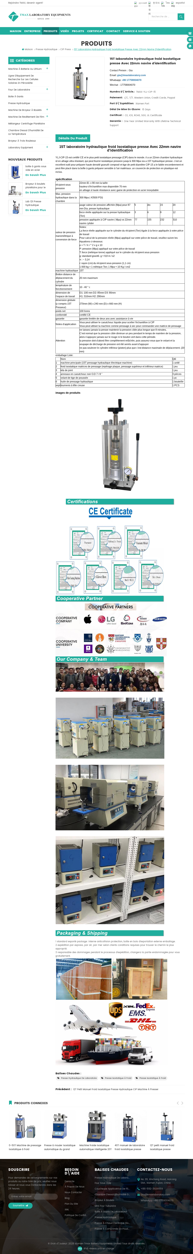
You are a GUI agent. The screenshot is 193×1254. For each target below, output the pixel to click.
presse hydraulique (46, 49)
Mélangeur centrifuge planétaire (26, 124)
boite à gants (15, 97)
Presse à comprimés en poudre (112, 1229)
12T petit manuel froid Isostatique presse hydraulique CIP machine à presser (115, 1089)
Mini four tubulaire (105, 1206)
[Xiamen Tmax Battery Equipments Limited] (39, 17)
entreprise (32, 31)
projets (78, 31)
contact (113, 31)
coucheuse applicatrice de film (112, 1189)
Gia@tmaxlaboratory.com (155, 1195)
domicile (69, 1181)
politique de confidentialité (76, 1215)
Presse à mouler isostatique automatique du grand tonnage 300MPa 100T (24, 1147)
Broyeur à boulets (104, 1200)
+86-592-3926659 (152, 1189)
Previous (178, 1103)
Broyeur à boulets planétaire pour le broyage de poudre (36, 185)
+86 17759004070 (163, 1200)
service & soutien (136, 31)
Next (182, 1103)
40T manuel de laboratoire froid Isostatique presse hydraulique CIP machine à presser (94, 1147)
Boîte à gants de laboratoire (111, 1212)
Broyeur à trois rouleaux (22, 141)
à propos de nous (74, 1187)
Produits (50, 31)
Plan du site (71, 1204)
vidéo (64, 31)
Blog (67, 1198)
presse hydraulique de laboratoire (79, 1078)
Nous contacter (73, 1192)
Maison (15, 31)
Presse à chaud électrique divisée (112, 1223)
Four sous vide (103, 1183)
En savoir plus (35, 175)
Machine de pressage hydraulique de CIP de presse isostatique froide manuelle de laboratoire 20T (165, 1147)
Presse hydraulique (105, 1217)
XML (67, 1210)
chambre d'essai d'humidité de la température (25, 132)
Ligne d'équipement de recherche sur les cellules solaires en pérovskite (23, 79)
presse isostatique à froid (118, 1078)
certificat (95, 31)
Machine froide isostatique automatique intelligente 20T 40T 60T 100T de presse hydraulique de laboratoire (60, 1147)
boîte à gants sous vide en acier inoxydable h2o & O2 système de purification (37, 168)
